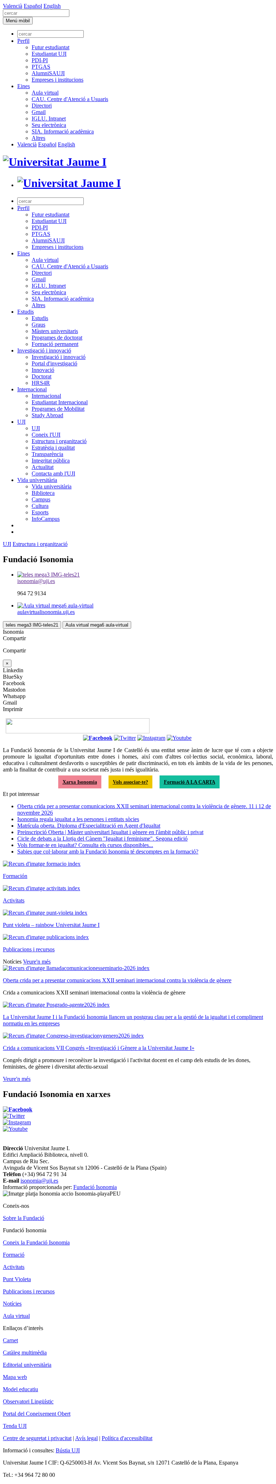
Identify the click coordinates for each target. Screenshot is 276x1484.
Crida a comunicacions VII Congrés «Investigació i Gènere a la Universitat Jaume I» (98, 1048)
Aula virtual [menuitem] (45, 93)
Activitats (13, 900)
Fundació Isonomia (95, 1187)
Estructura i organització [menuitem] (59, 441)
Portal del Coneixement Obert (36, 1414)
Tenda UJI (15, 1426)
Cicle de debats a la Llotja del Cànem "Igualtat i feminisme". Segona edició (102, 839)
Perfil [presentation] (23, 41)
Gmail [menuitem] (39, 112)
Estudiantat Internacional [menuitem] (60, 402)
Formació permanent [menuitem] (55, 344)
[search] (36, 13)
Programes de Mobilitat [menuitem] (58, 409)
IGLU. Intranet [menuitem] (49, 118)
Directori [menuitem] (42, 106)
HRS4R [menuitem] (41, 383)
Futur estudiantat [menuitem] (50, 47)
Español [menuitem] (33, 6)
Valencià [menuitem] (12, 6)
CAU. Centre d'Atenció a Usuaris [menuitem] (70, 99)
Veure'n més (37, 962)
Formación (15, 876)
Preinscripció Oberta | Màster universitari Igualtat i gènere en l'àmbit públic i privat (110, 832)
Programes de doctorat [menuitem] (57, 337)
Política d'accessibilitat (127, 1438)
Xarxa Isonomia (80, 782)
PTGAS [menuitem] (41, 67)
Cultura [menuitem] (40, 506)
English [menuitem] (52, 6)
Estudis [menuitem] (25, 312)
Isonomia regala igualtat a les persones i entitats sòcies (78, 819)
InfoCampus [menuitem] (46, 519)
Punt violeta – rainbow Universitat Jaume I (51, 925)
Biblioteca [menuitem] (43, 493)
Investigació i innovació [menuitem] (44, 350)
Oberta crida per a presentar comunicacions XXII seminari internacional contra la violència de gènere (117, 980)
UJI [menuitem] (21, 422)
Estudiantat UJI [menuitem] (49, 54)
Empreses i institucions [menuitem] (57, 80)
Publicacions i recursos (29, 949)
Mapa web (15, 1377)
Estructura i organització (40, 544)
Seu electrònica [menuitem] (49, 125)
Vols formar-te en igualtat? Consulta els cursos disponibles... (85, 845)
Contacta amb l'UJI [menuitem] (53, 473)
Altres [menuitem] (38, 138)
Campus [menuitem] (41, 499)
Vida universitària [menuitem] (37, 480)
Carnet (10, 1340)
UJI (7, 544)
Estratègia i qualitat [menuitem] (53, 448)
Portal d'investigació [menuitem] (54, 363)
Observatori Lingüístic (28, 1401)
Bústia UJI (68, 1450)
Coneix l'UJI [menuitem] (46, 435)
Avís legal (86, 1438)
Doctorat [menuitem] (41, 376)
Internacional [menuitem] (32, 389)
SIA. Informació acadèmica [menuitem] (63, 131)
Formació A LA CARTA (189, 782)
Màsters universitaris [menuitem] (55, 331)
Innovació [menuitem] (43, 370)
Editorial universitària (27, 1365)
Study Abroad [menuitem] (47, 415)
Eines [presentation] (23, 86)
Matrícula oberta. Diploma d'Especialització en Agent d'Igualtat (88, 826)
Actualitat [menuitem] (43, 467)
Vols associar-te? (130, 782)
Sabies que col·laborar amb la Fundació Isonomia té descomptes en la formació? (107, 851)
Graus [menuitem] (38, 325)
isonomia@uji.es (39, 1181)
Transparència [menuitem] (47, 454)
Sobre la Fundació (23, 1218)
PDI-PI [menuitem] (40, 60)
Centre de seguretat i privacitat (37, 1438)
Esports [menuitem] (40, 512)
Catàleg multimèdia (25, 1352)
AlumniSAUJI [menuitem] (48, 73)
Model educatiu (20, 1389)
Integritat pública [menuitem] (51, 461)
